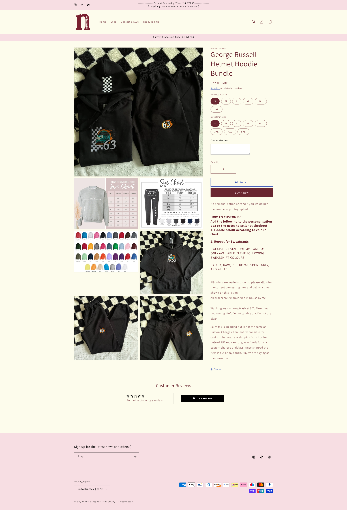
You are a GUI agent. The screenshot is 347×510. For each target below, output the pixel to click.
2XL (261, 101)
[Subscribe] (135, 456)
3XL (216, 109)
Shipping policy (126, 501)
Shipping (215, 88)
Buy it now (242, 192)
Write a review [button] (202, 398)
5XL (243, 131)
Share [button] (217, 369)
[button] (254, 22)
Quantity (215, 162)
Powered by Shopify (106, 501)
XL (248, 101)
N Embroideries (89, 501)
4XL (230, 131)
